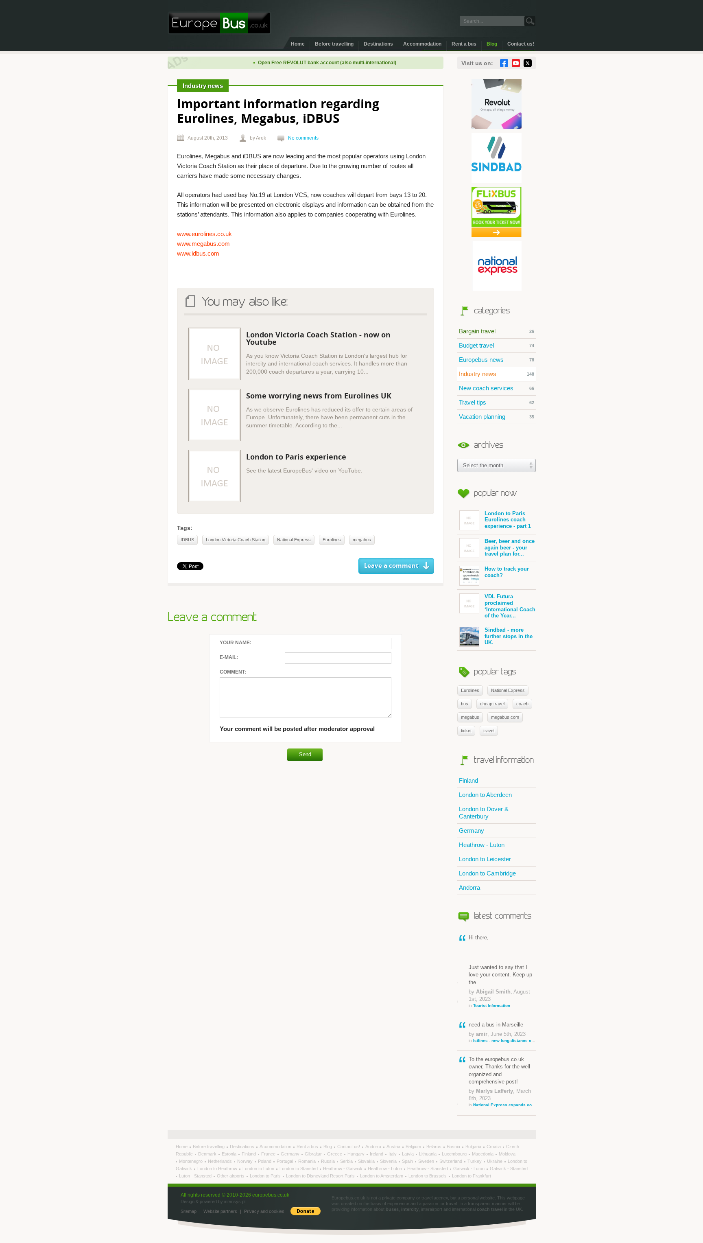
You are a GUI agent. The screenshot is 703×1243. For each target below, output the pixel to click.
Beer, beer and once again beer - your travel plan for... (510, 547)
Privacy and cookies (264, 1211)
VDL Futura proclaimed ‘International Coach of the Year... (510, 606)
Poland (265, 1161)
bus (464, 703)
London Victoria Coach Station (235, 539)
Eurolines (470, 690)
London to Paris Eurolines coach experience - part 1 (508, 519)
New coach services (496, 388)
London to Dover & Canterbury (484, 812)
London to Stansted (299, 1168)
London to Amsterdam (382, 1175)
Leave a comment (391, 565)
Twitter (528, 63)
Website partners (220, 1211)
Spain (408, 1161)
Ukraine (495, 1161)
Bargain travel (496, 331)
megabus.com (505, 717)
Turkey (475, 1161)
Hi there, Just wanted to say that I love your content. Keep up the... (500, 971)
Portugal (285, 1161)
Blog (492, 44)
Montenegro (191, 1161)
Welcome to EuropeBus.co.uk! (219, 23)
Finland (468, 780)
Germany (471, 830)
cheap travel (492, 703)
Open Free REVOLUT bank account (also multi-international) (311, 63)
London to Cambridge (487, 873)
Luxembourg (455, 1153)
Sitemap (188, 1211)
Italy (393, 1153)
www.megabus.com (203, 243)
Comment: (233, 672)
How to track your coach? (507, 572)
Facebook (504, 63)
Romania (307, 1161)
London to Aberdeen (485, 794)
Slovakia (367, 1161)
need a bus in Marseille (502, 1032)
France (269, 1153)
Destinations (378, 44)
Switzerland (451, 1161)
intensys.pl (234, 1201)
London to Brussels (428, 1175)
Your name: (235, 643)
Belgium (414, 1146)
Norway (245, 1161)
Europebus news (496, 359)
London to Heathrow (217, 1168)
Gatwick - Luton (469, 1168)
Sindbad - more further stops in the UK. (509, 636)
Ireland (377, 1153)
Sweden (426, 1161)
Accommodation (422, 44)
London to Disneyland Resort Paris (321, 1175)
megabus (470, 717)
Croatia (494, 1146)
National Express (508, 690)
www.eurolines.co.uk (204, 233)
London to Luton (258, 1168)
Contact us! (520, 44)
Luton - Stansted (196, 1175)
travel (488, 730)
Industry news (496, 373)
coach (522, 703)
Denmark (208, 1153)
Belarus (434, 1146)
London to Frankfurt (471, 1175)
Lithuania (428, 1153)
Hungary (356, 1153)
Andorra (469, 887)
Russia (328, 1161)
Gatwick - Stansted (509, 1168)
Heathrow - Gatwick (343, 1168)
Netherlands (220, 1161)
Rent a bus (464, 44)
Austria (394, 1146)
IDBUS (187, 539)
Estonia (230, 1153)
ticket (466, 730)
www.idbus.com (198, 253)
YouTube (516, 63)
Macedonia (483, 1153)
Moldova (507, 1153)
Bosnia (454, 1146)
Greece (335, 1153)
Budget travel (496, 345)
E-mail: (229, 657)
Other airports (231, 1175)
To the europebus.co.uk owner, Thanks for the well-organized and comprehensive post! (502, 1081)
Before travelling (334, 44)
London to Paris (266, 1175)
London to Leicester (485, 859)
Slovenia (389, 1161)
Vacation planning (496, 416)
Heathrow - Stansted (428, 1168)
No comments (303, 138)
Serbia (347, 1161)
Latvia (408, 1153)
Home (298, 44)
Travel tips (496, 402)
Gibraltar (314, 1153)
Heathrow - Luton (481, 844)
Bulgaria (473, 1146)
